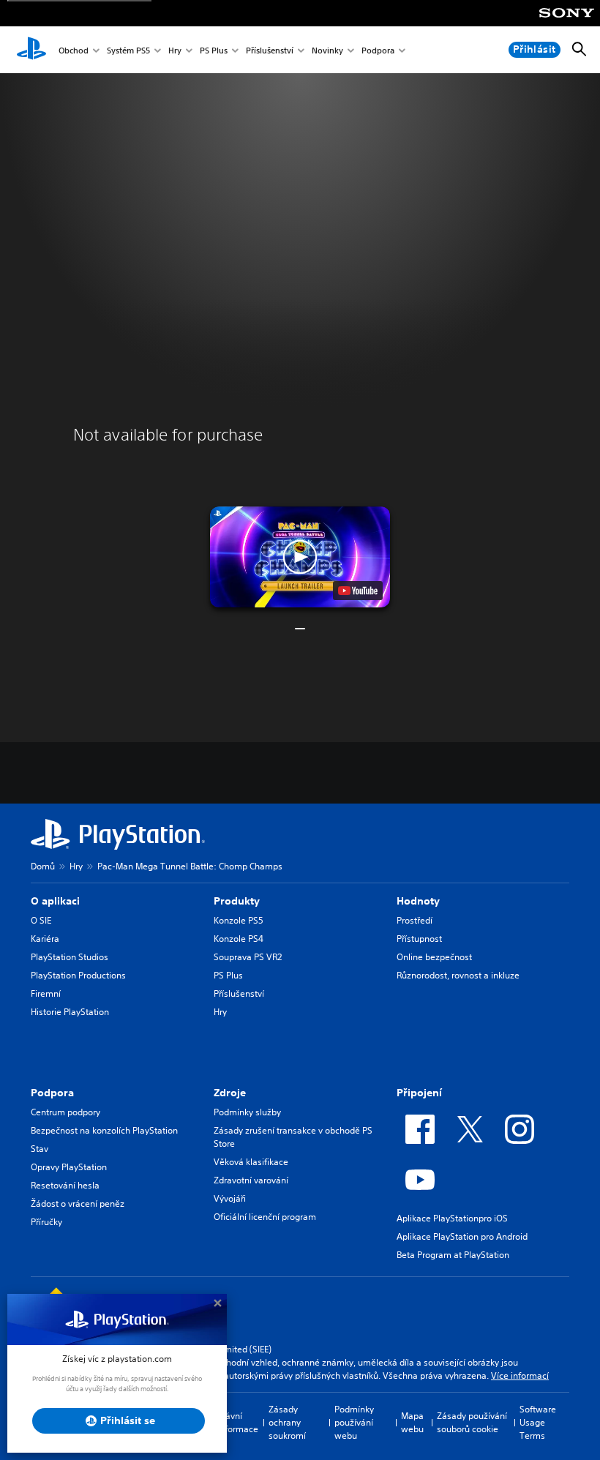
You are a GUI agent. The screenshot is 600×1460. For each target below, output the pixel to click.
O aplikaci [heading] (55, 900)
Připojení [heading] (419, 1092)
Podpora (377, 50)
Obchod (74, 50)
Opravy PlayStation (69, 1167)
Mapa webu (412, 1422)
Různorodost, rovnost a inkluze (458, 975)
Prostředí (414, 920)
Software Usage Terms (538, 1422)
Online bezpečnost (434, 957)
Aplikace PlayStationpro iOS (452, 1218)
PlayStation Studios (69, 957)
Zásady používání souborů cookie (472, 1422)
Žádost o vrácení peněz (77, 1203)
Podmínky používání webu (354, 1422)
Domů (43, 866)
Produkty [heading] (237, 900)
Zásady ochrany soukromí (287, 1422)
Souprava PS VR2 (248, 957)
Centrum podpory (65, 1112)
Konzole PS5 (238, 920)
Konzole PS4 (238, 938)
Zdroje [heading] (230, 1092)
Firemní (46, 993)
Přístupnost (419, 938)
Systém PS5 (128, 50)
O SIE (41, 920)
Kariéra (45, 938)
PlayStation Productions (78, 975)
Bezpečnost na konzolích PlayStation (104, 1130)
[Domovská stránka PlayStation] (31, 50)
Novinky (327, 50)
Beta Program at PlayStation (453, 1255)
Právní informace (237, 1422)
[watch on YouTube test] (358, 590)
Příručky (46, 1222)
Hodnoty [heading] (418, 900)
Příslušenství (269, 50)
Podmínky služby (247, 1112)
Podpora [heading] (52, 1092)
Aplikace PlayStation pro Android (462, 1236)
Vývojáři (230, 1198)
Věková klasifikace (251, 1162)
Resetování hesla (65, 1185)
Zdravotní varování (251, 1180)
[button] (300, 556)
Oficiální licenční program (265, 1216)
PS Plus (214, 50)
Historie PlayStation (70, 1012)
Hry (174, 50)
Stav (39, 1148)
